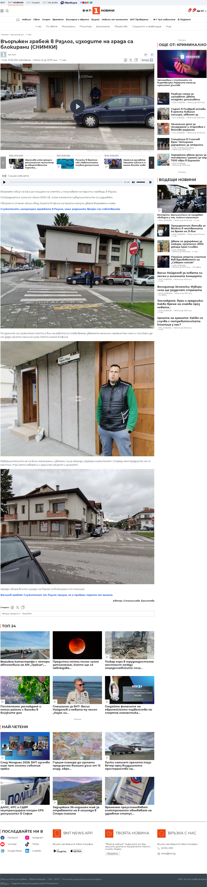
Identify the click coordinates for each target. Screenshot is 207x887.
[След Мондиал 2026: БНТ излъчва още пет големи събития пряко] (25, 746)
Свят (36, 19)
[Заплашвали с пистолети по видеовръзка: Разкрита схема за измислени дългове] (182, 64)
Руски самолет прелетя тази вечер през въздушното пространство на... (128, 765)
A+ (146, 54)
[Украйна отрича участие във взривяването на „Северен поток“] (163, 262)
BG (203, 11)
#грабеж (27, 613)
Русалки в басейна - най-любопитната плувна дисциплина (87, 162)
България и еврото (77, 19)
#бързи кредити (11, 613)
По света (51, 26)
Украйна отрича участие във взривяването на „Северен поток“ (188, 260)
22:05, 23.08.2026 (178, 266)
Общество (121, 26)
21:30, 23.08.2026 (165, 311)
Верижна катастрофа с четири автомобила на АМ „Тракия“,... (25, 663)
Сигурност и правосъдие (146, 26)
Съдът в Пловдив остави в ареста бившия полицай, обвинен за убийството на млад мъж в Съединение (188, 112)
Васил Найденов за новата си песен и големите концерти (179, 274)
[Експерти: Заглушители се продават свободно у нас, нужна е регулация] (182, 199)
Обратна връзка (37, 879)
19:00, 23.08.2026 (165, 220)
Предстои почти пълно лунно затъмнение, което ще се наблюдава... (76, 665)
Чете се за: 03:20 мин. (183, 279)
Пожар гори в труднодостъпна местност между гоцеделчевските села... (129, 665)
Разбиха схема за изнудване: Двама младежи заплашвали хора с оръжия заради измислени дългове (185, 97)
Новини (26, 19)
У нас (39, 26)
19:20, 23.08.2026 (165, 279)
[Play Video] (77, 106)
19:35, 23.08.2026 (178, 234)
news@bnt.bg (168, 853)
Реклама (77, 719)
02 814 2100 (167, 848)
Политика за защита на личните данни (82, 879)
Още (168, 26)
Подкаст (185, 19)
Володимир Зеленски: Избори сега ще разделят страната (179, 288)
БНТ (2, 2)
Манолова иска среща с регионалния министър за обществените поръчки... (39, 164)
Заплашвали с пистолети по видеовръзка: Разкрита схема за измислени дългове (176, 83)
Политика (86, 26)
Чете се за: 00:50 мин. (181, 252)
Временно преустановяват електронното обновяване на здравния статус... (128, 810)
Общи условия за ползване (13, 879)
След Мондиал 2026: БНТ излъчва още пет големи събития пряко (25, 765)
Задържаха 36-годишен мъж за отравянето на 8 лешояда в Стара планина (76, 810)
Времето (58, 19)
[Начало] (18, 19)
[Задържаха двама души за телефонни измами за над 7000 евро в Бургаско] (163, 160)
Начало (5, 34)
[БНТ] (4, 54)
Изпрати (112, 853)
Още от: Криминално (182, 45)
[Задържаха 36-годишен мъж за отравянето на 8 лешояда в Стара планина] (77, 791)
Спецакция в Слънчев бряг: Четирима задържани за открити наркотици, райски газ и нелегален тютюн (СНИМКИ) (187, 142)
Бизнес (95, 19)
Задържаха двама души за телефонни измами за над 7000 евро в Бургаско (189, 158)
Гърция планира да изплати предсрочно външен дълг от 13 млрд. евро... (76, 765)
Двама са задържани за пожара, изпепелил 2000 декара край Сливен (187, 244)
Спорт (46, 19)
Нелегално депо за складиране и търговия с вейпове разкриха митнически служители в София (188, 127)
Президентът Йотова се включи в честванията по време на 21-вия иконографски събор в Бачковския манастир (188, 228)
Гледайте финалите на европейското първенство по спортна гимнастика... (128, 709)
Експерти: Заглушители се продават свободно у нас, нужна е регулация (180, 216)
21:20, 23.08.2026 (178, 250)
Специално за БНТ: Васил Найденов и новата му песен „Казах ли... (75, 709)
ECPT (57, 879)
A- (152, 54)
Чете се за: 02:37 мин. (183, 311)
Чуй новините (166, 19)
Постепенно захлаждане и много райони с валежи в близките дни (20, 709)
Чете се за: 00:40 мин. (183, 328)
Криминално (103, 26)
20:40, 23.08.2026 (165, 293)
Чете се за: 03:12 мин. (183, 293)
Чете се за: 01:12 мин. (196, 234)
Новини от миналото (115, 19)
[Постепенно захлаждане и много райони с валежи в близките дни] (25, 690)
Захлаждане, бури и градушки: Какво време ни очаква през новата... (180, 304)
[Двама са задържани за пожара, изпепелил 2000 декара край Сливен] (163, 246)
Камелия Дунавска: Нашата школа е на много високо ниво (135, 162)
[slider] (65, 182)
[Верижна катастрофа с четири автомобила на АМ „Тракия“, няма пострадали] (25, 645)
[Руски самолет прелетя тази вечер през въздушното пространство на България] (129, 746)
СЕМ (50, 879)
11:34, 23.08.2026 (165, 328)
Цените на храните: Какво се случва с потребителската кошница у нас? (180, 321)
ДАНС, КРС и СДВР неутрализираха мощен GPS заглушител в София (21, 810)
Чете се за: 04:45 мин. (183, 220)
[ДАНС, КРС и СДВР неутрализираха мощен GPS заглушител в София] (25, 791)
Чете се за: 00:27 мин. (181, 267)
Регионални (68, 26)
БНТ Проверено (139, 19)
